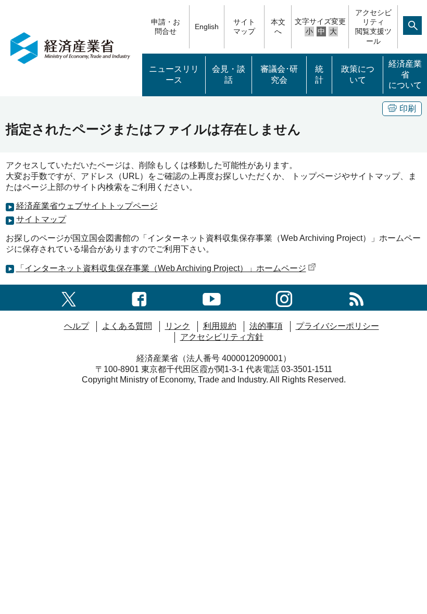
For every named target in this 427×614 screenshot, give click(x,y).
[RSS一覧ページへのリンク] (356, 297)
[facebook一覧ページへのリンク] (139, 297)
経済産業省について (405, 74)
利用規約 (219, 326)
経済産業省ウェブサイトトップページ (87, 205)
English (207, 26)
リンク (177, 326)
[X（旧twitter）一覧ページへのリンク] (68, 297)
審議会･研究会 (279, 74)
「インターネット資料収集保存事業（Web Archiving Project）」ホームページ (161, 268)
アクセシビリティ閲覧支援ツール (373, 26)
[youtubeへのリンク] (212, 297)
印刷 (407, 108)
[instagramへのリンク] (284, 297)
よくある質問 (127, 326)
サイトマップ (244, 26)
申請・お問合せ (165, 26)
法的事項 (266, 326)
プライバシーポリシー (337, 326)
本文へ (278, 26)
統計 (319, 74)
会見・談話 (228, 74)
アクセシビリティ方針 (221, 336)
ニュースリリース (174, 74)
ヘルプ (76, 326)
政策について (357, 74)
